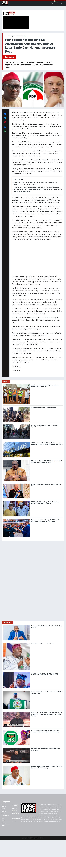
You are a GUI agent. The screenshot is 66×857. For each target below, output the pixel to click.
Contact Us (14, 812)
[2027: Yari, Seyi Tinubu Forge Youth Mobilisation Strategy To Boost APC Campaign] (16, 501)
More (3, 825)
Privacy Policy (15, 813)
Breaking (9, 57)
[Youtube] (15, 373)
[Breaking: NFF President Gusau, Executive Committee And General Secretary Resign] (16, 765)
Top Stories (7, 622)
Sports (3, 816)
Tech (3, 818)
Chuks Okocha (21, 36)
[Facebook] (12, 373)
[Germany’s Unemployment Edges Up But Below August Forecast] (16, 424)
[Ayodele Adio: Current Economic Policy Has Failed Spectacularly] (16, 748)
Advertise (14, 810)
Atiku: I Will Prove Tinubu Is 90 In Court (42, 644)
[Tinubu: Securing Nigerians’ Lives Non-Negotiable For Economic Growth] (16, 691)
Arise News (5, 2)
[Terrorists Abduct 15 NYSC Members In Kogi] (16, 407)
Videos (3, 822)
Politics (3, 813)
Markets (14, 821)
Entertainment (5, 815)
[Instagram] (13, 373)
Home (3, 804)
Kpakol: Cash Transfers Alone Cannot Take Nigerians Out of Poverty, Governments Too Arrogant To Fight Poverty (46, 714)
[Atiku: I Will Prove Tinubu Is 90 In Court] (16, 643)
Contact (4, 823)
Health (3, 820)
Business (4, 811)
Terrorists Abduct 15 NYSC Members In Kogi (44, 407)
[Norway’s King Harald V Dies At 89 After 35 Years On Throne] (16, 483)
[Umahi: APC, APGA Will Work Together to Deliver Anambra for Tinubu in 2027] (16, 384)
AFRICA (4, 810)
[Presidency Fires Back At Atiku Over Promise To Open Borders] (16, 625)
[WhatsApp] (14, 373)
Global (3, 808)
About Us (14, 808)
